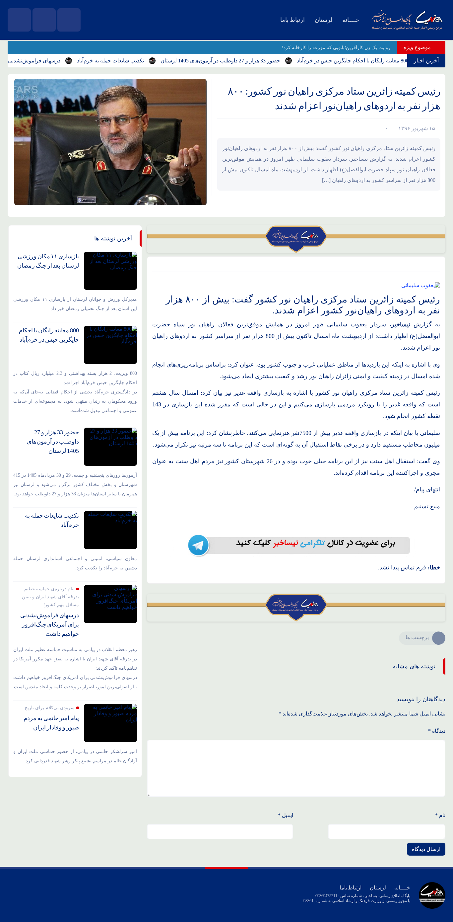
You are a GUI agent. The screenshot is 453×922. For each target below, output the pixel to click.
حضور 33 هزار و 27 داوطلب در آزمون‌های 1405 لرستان (236, 60)
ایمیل (285, 815)
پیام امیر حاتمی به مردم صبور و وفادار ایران (51, 723)
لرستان (323, 20)
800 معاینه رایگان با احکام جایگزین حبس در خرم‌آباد (368, 60)
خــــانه (350, 20)
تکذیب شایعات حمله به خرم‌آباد (126, 60)
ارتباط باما (292, 20)
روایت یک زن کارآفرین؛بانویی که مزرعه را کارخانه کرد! (336, 47)
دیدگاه (436, 731)
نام (440, 815)
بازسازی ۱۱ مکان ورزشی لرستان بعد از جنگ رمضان (48, 261)
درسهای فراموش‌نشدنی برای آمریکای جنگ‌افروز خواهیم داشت (49, 624)
